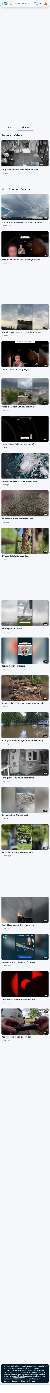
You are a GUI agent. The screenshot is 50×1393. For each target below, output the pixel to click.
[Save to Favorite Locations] (11, 3)
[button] (46, 1366)
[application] (25, 153)
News (9, 127)
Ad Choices (30, 1381)
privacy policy (19, 1377)
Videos (25, 127)
